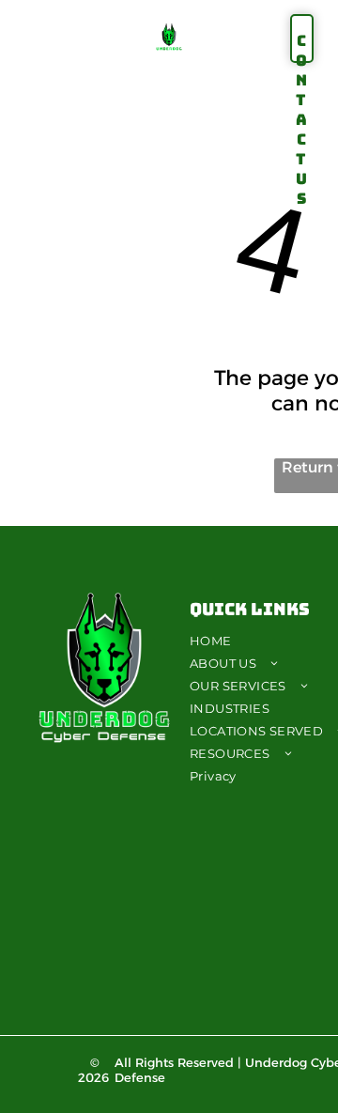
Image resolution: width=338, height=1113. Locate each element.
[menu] (28, 28)
